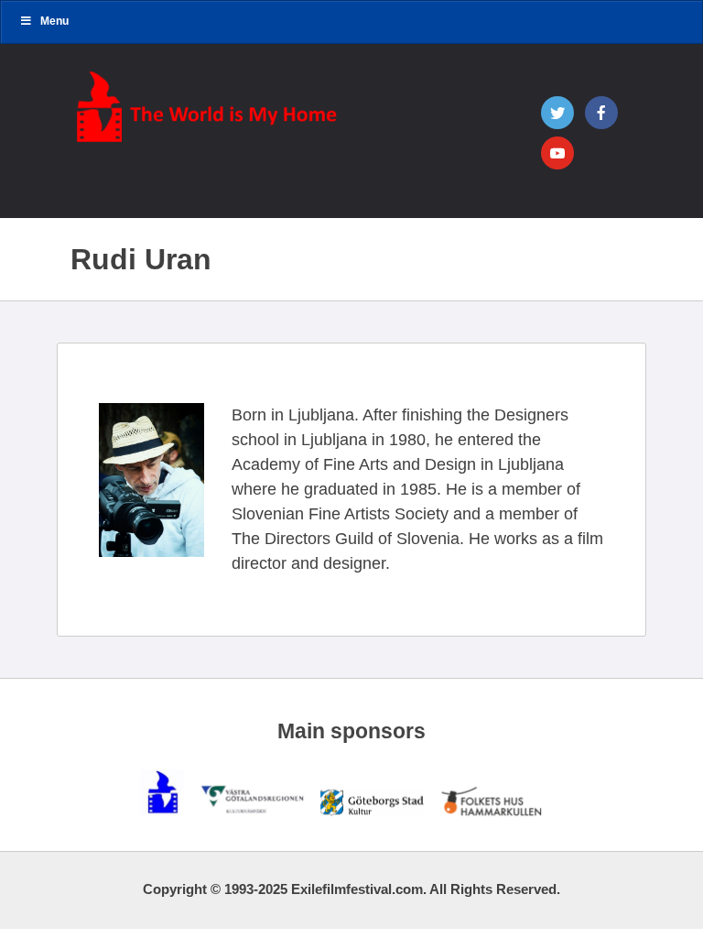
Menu (54, 21)
